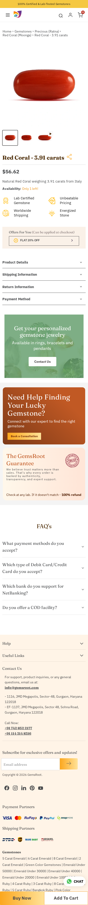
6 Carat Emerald (39, 858)
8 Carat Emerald (65, 858)
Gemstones (23, 31)
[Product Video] (44, 137)
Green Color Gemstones (43, 865)
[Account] (70, 15)
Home (7, 31)
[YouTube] (39, 783)
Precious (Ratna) (47, 31)
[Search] (61, 14)
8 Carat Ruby (63, 884)
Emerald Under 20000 (18, 877)
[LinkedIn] (22, 783)
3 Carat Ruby (42, 884)
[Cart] (80, 15)
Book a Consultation (24, 436)
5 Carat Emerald (14, 858)
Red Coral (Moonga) (17, 35)
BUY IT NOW (22, 898)
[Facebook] (5, 783)
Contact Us (42, 361)
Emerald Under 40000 (64, 871)
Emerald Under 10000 (53, 877)
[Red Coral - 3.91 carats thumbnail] (10, 137)
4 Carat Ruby (21, 884)
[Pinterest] (31, 783)
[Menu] (8, 15)
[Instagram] (14, 783)
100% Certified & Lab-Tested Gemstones (44, 4)
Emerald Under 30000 (30, 871)
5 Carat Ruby (21, 890)
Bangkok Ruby (42, 890)
